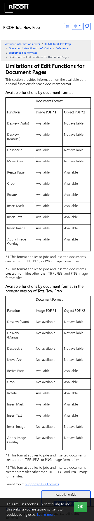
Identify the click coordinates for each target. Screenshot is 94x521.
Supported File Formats (23, 53)
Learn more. (46, 515)
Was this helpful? (66, 494)
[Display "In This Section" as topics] (87, 26)
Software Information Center (22, 44)
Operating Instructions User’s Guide (30, 48)
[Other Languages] (77, 26)
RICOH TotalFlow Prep (21, 28)
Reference (62, 48)
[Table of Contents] (67, 26)
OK (81, 507)
